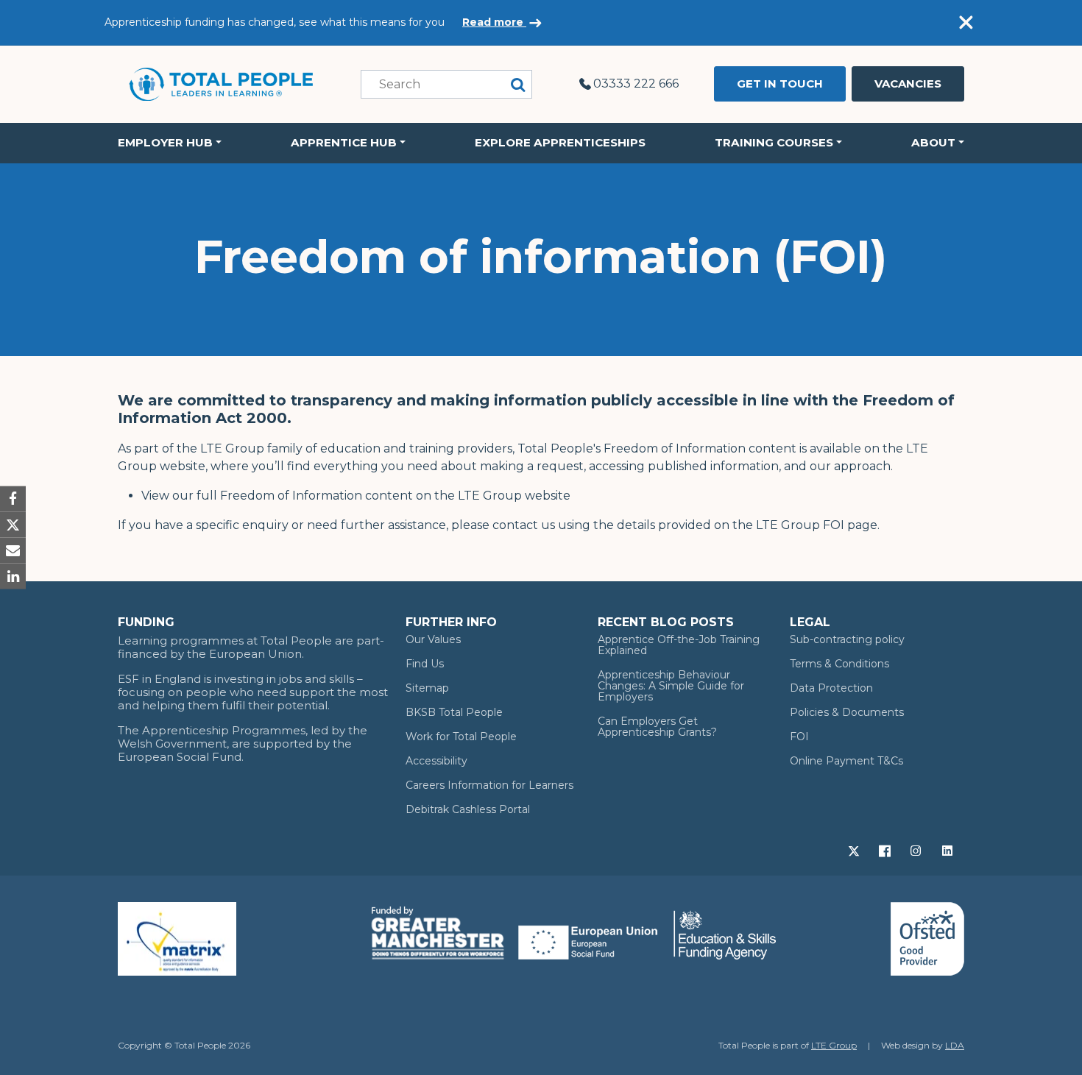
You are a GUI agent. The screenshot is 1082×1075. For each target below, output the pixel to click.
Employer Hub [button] (165, 142)
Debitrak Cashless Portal (468, 809)
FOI (799, 736)
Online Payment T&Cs (846, 760)
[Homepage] (221, 84)
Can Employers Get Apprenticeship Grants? (657, 726)
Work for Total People (461, 736)
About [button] (933, 142)
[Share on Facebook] (13, 498)
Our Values (433, 639)
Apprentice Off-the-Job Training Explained (679, 645)
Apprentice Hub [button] (344, 142)
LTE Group (834, 1045)
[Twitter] (855, 850)
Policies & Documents (847, 712)
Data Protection (831, 688)
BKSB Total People (454, 712)
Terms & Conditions (839, 663)
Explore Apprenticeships (560, 142)
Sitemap (427, 688)
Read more (494, 22)
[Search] (518, 84)
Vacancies (907, 84)
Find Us (425, 663)
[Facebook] (886, 850)
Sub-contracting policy (847, 639)
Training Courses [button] (774, 142)
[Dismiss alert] (965, 23)
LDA (954, 1045)
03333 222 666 (636, 84)
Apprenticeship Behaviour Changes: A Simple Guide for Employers (671, 685)
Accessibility (436, 760)
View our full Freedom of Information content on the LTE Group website (355, 496)
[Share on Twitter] (13, 524)
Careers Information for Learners (489, 785)
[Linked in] (948, 850)
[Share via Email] (13, 551)
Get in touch (780, 84)
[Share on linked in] (13, 576)
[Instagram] (917, 850)
